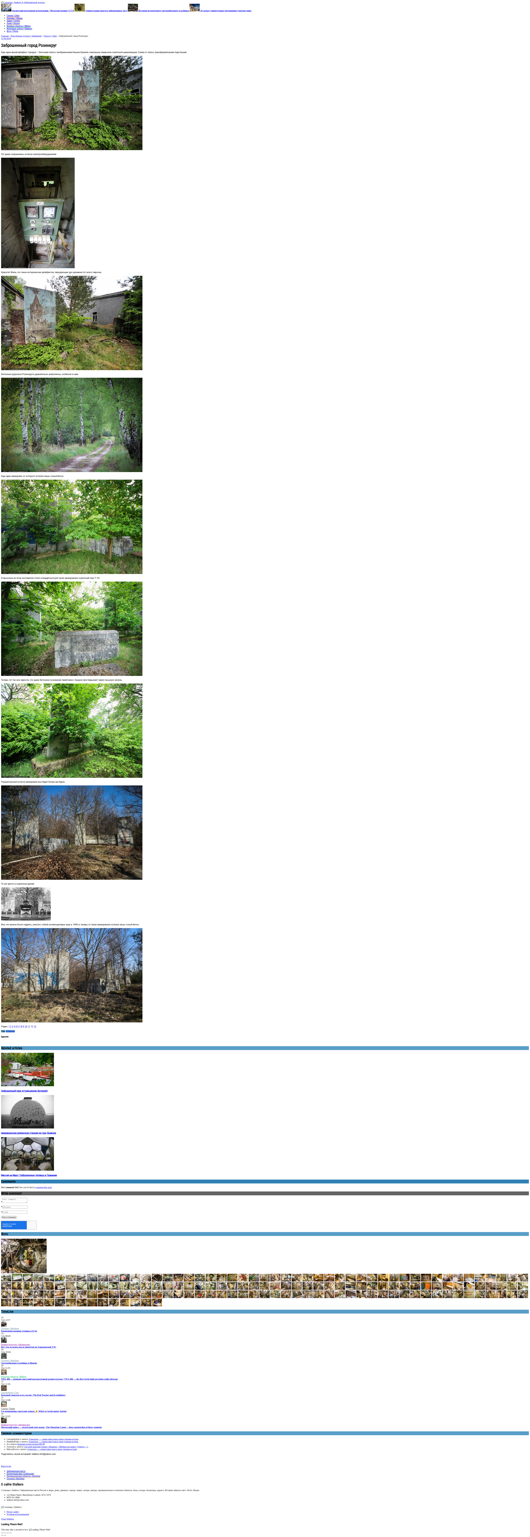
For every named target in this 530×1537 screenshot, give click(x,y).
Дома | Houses (13, 23)
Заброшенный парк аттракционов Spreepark (24, 1090)
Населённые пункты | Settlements (26, 36)
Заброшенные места (16, 1471)
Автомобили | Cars (10, 1392)
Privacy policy (13, 1512)
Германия (10, 1031)
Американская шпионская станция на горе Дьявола (28, 1133)
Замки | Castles (13, 20)
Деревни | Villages (15, 18)
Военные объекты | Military (19, 26)
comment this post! (43, 1187)
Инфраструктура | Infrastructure (15, 1344)
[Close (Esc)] (2, 1532)
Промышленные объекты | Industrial (23, 1476)
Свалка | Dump (8, 1408)
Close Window (7, 1519)
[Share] (5, 1532)
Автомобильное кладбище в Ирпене (19, 1363)
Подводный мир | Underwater (20, 1473)
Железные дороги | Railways (19, 28)
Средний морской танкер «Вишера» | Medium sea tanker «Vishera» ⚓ (56, 1447)
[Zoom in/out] (10, 1532)
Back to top (6, 1466)
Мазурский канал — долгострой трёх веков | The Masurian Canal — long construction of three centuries (51, 1427)
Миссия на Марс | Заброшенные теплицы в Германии (29, 1175)
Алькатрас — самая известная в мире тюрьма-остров (53, 1439)
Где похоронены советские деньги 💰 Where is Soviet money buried (33, 1411)
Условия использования (18, 1514)
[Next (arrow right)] (5, 1535)
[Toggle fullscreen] (8, 1532)
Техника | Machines (10, 1328)
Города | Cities (13, 15)
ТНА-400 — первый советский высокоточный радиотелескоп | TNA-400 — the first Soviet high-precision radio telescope (59, 1379)
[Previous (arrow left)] (2, 1535)
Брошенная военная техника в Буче (19, 1331)
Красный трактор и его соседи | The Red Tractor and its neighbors (33, 1395)
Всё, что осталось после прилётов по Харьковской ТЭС (28, 1347)
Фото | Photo (12, 31)
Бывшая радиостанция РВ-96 (31, 1444)
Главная (5, 36)
